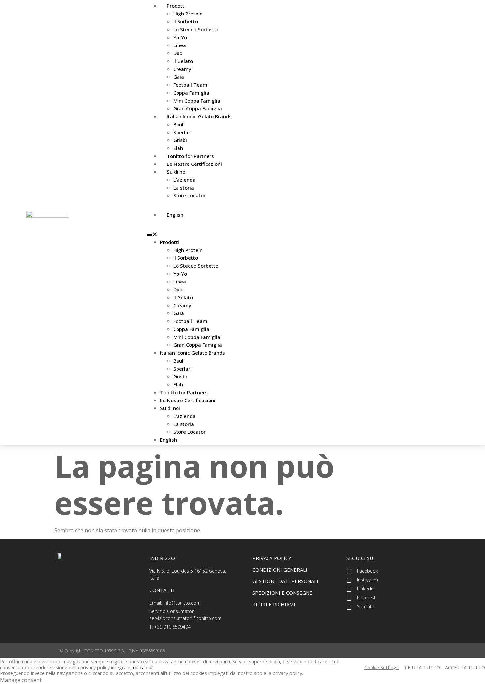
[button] (303, 234)
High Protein (188, 13)
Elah (178, 384)
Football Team (190, 84)
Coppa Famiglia (191, 92)
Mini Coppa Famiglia (196, 100)
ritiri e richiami (273, 604)
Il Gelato (183, 61)
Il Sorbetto (185, 21)
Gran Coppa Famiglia (197, 345)
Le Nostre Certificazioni (194, 164)
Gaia (178, 77)
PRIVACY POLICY (271, 558)
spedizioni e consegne (282, 592)
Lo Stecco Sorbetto (195, 29)
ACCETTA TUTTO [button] (465, 667)
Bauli (179, 124)
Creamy (182, 69)
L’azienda (184, 179)
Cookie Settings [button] (381, 667)
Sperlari (182, 132)
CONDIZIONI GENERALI (279, 569)
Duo (177, 53)
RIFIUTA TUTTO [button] (422, 667)
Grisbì (180, 140)
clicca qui (142, 667)
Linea (179, 45)
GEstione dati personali (285, 581)
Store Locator (189, 195)
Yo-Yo (180, 37)
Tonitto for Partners (184, 392)
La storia (183, 187)
